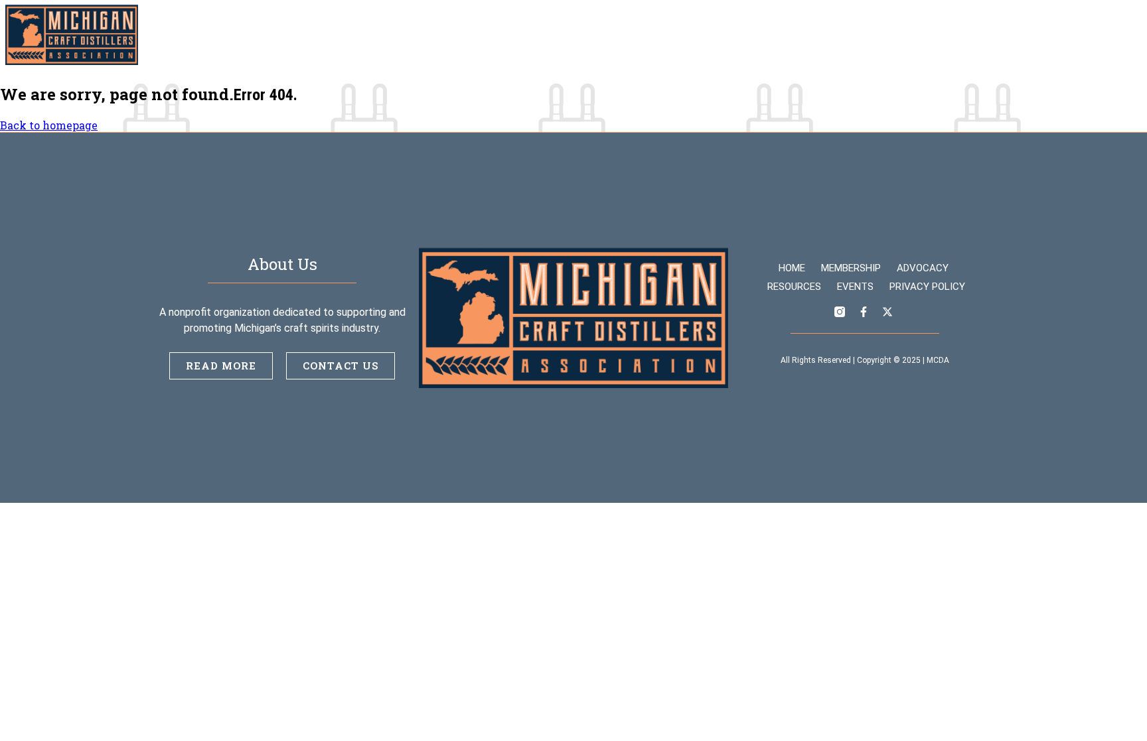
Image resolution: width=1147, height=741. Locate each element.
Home (600, 35)
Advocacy (752, 35)
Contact (1038, 35)
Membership (670, 35)
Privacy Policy (927, 287)
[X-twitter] (1131, 35)
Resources (830, 35)
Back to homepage (49, 125)
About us (967, 35)
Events (901, 35)
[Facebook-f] (1107, 35)
